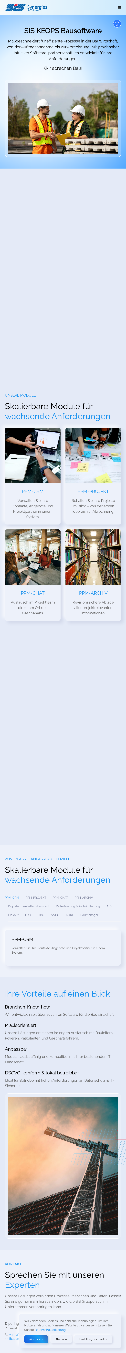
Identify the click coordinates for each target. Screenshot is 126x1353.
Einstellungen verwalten (93, 1339)
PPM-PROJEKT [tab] (36, 897)
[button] (119, 7)
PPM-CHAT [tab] (60, 897)
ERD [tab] (28, 915)
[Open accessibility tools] (117, 24)
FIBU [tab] (41, 915)
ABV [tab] (109, 906)
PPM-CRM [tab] (12, 897)
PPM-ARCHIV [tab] (84, 897)
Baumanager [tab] (89, 915)
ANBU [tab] (55, 915)
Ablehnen (61, 1339)
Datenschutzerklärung (50, 1330)
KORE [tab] (70, 915)
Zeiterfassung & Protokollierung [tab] (78, 906)
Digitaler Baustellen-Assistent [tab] (28, 906)
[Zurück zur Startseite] (26, 7)
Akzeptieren (36, 1339)
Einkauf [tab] (13, 915)
